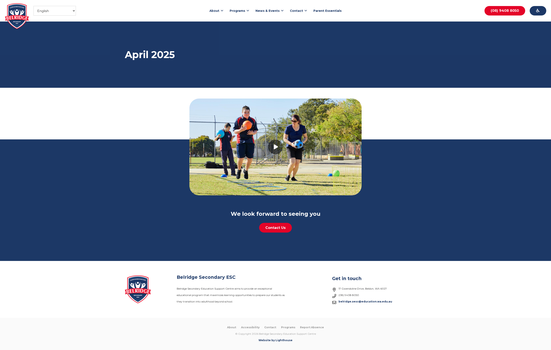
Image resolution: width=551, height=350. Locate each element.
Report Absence (312, 327)
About (231, 327)
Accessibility (250, 327)
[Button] (538, 11)
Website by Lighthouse (275, 340)
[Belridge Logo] (17, 16)
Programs (288, 327)
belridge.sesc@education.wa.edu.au (365, 301)
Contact (270, 327)
